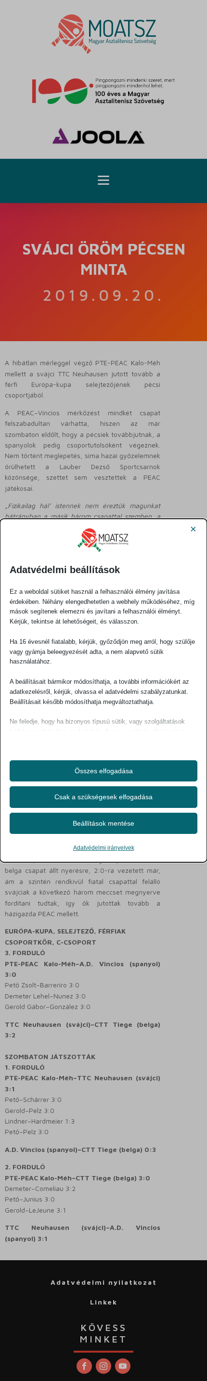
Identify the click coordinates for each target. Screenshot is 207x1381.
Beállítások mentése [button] (103, 823)
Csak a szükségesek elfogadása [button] (103, 797)
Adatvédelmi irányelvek (103, 847)
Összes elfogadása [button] (104, 771)
